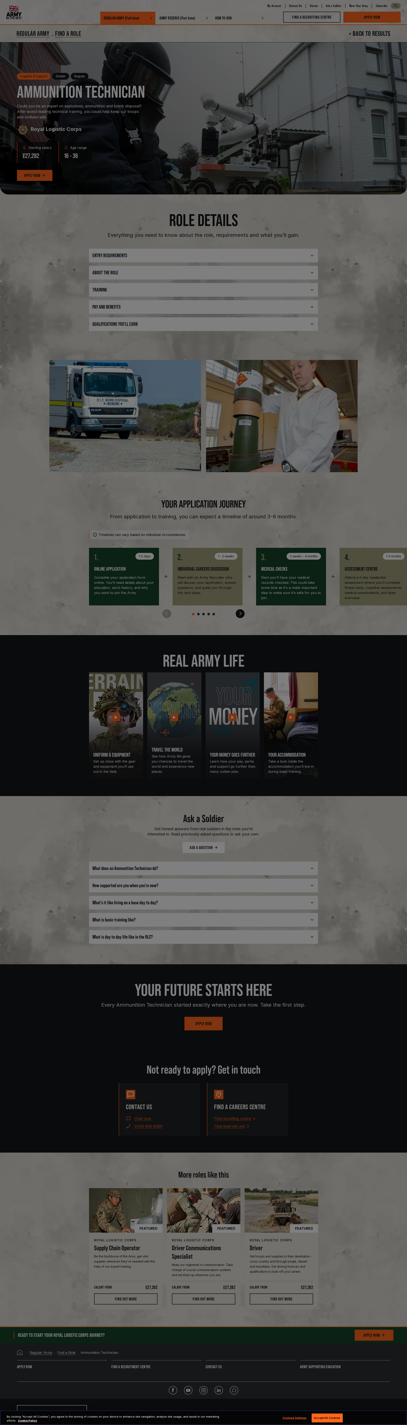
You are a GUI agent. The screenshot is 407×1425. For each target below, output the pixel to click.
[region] (203, 1417)
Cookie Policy (27, 1420)
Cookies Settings (295, 1417)
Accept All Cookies (327, 1417)
